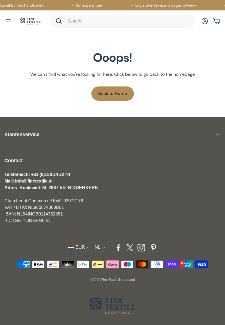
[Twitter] (129, 247)
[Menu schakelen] (8, 21)
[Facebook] (118, 247)
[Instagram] (141, 247)
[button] (122, 21)
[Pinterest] (153, 247)
